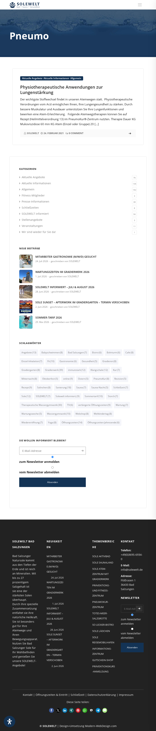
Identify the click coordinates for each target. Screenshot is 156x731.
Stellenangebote (32, 220)
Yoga (52, 422)
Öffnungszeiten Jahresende (103, 422)
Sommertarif (94, 396)
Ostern (83, 378)
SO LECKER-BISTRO (103, 624)
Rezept (26, 387)
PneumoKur (101, 378)
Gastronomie (68, 361)
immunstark (76, 370)
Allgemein (75, 78)
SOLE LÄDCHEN (101, 631)
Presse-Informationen (35, 201)
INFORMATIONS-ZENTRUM (101, 651)
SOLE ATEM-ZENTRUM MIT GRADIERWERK (100, 574)
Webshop (82, 413)
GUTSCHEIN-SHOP (102, 660)
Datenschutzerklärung (102, 695)
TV (70, 405)
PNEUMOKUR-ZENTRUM (100, 604)
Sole (26, 396)
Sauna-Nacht (99, 387)
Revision (120, 378)
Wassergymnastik (58, 413)
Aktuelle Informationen (56, 78)
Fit (50, 361)
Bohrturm (113, 352)
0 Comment (76, 133)
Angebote (28, 352)
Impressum (126, 695)
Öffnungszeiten (72, 422)
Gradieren (109, 361)
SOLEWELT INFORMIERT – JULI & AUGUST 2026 (64, 287)
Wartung (122, 405)
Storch (113, 396)
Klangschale (99, 370)
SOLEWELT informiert (35, 213)
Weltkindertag (103, 413)
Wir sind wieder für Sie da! (39, 232)
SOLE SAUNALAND (102, 562)
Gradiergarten (30, 370)
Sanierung (63, 387)
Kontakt (28, 695)
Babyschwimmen (52, 352)
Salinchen (44, 387)
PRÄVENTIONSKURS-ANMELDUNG (103, 669)
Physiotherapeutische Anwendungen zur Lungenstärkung (61, 89)
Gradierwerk (54, 370)
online (68, 378)
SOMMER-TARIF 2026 (48, 317)
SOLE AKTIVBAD (101, 556)
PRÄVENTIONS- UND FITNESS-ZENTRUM (101, 590)
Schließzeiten (30, 207)
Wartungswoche (31, 413)
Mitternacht (29, 378)
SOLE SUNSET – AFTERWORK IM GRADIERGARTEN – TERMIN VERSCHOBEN (82, 302)
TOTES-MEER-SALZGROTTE (99, 616)
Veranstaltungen (32, 226)
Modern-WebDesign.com (101, 726)
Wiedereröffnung (32, 422)
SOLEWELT (43, 396)
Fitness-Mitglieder (33, 195)
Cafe (129, 352)
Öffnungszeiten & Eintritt (52, 695)
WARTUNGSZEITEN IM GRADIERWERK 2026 (62, 272)
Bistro (97, 352)
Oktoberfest (50, 378)
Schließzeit (120, 387)
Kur (116, 370)
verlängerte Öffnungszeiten (94, 405)
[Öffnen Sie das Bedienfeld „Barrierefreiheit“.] (9, 721)
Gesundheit (89, 361)
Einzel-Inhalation (31, 361)
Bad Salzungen (77, 352)
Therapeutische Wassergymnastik (41, 405)
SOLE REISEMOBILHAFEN (103, 640)
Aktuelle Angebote (32, 78)
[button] (51, 710)
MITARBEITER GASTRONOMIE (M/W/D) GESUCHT (65, 256)
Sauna (81, 387)
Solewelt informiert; (68, 396)
